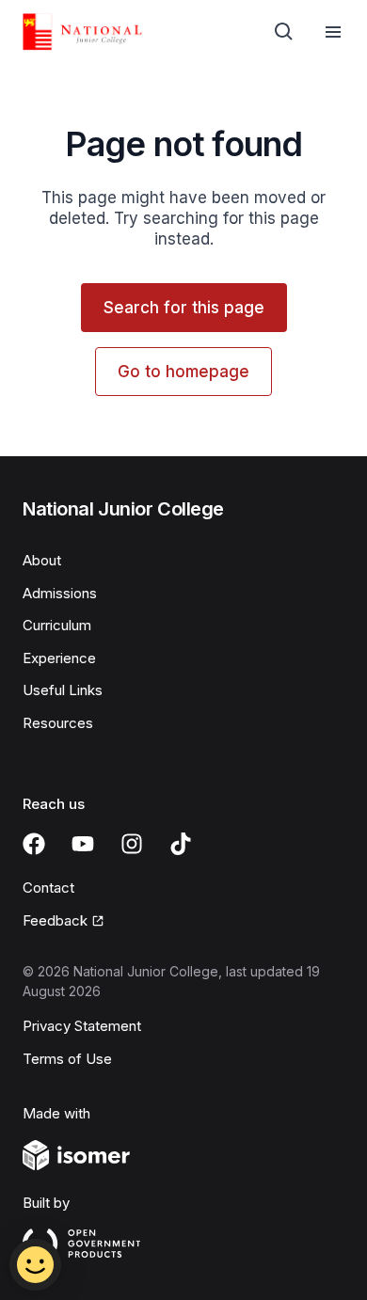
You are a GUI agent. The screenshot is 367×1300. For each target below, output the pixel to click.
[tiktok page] (180, 843)
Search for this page (184, 307)
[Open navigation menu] (333, 32)
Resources (58, 723)
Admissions (60, 593)
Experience (59, 658)
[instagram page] (131, 843)
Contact (48, 887)
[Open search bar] (284, 32)
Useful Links (63, 690)
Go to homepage (183, 371)
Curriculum (57, 625)
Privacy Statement (82, 1026)
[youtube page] (83, 843)
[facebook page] (34, 843)
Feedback (55, 920)
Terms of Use (67, 1059)
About (42, 560)
